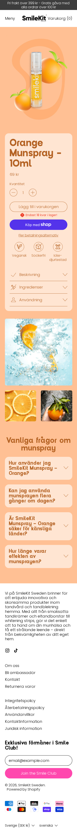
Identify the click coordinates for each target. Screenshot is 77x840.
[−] (13, 192)
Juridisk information (23, 728)
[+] (33, 192)
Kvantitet (17, 184)
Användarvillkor (20, 714)
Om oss (12, 665)
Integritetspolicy (20, 700)
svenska (46, 825)
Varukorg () (59, 19)
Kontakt (12, 679)
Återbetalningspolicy (24, 707)
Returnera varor (20, 686)
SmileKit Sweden (31, 785)
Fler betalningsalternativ (38, 235)
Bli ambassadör (20, 672)
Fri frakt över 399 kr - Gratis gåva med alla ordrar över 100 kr (38, 5)
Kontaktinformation (23, 721)
